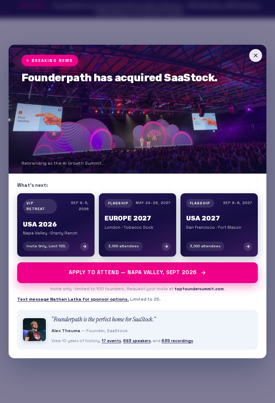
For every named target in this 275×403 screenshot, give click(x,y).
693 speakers (137, 340)
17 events (111, 340)
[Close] (255, 55)
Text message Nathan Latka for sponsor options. (73, 299)
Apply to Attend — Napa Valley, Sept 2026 (133, 272)
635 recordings (177, 340)
